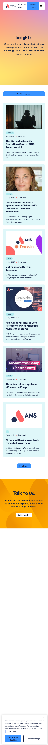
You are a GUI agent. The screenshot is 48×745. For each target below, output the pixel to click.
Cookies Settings (33, 739)
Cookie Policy (11, 731)
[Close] (43, 717)
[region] (24, 729)
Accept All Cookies (13, 738)
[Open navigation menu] (41, 6)
